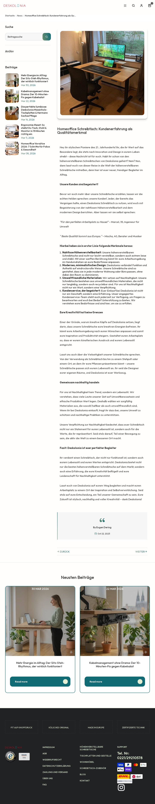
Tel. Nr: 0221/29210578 (130, 755)
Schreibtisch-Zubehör (93, 768)
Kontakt (85, 780)
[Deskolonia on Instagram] (121, 787)
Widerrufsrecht (52, 759)
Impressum (49, 747)
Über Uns (48, 778)
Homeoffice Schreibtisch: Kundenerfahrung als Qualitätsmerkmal (50, 15)
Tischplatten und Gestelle (95, 755)
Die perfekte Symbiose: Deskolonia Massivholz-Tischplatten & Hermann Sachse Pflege (34, 111)
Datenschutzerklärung (57, 766)
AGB (45, 753)
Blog (83, 774)
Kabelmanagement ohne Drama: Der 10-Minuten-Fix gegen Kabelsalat (35, 94)
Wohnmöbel (87, 762)
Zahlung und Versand (55, 772)
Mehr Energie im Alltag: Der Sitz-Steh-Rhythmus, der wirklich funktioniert (35, 78)
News (19, 15)
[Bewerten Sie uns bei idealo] (24, 756)
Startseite (10, 15)
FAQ (45, 784)
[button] (150, 5)
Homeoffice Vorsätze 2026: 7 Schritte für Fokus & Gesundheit (35, 146)
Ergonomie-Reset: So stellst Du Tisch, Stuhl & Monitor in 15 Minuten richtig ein (33, 129)
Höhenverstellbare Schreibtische (91, 748)
